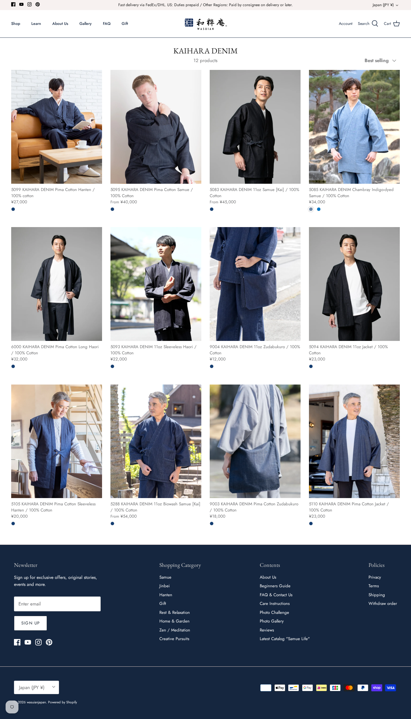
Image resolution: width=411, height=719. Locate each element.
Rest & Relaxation (174, 612)
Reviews (267, 630)
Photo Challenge (274, 612)
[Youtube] (21, 4)
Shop (15, 23)
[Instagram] (29, 4)
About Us (60, 23)
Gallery (85, 23)
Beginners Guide (275, 586)
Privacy (375, 577)
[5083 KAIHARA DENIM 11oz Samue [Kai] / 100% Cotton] (255, 126)
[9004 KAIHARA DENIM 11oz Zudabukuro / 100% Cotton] (255, 284)
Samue (165, 577)
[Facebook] (13, 4)
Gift (125, 23)
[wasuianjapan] (205, 24)
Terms (374, 586)
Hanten (165, 595)
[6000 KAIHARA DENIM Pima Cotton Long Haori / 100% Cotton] (56, 284)
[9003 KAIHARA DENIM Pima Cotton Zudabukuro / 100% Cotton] (255, 441)
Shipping (377, 595)
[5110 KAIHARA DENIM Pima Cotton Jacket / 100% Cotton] (354, 441)
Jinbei (164, 586)
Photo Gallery (272, 621)
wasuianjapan (36, 702)
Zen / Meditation (174, 630)
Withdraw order (383, 603)
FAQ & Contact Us (276, 595)
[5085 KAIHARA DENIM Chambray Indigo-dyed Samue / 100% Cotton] (354, 126)
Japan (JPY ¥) (383, 5)
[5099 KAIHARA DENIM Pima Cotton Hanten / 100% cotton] (56, 126)
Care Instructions (275, 603)
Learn (36, 23)
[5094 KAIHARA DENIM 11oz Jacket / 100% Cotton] (354, 284)
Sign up (30, 623)
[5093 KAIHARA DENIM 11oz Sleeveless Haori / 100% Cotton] (155, 284)
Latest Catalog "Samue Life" (285, 639)
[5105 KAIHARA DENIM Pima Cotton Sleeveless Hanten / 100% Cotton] (56, 441)
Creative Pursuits (174, 639)
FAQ (106, 23)
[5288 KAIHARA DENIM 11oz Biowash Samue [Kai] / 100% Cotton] (155, 441)
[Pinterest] (38, 4)
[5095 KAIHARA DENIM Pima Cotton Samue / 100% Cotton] (155, 126)
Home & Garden (174, 621)
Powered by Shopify (62, 702)
